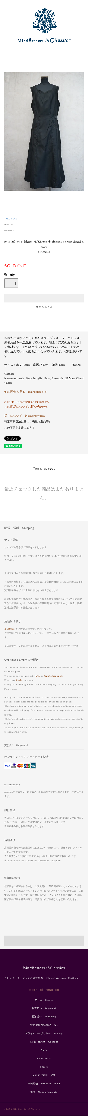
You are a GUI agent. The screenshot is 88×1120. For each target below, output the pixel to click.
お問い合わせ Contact (44, 1041)
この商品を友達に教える (19, 427)
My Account (44, 1058)
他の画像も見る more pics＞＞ (25, 392)
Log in (44, 1066)
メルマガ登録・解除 (44, 1075)
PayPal (19, 680)
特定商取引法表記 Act (43, 1025)
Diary (44, 1050)
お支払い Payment (44, 1008)
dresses (8, 224)
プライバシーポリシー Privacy (44, 1033)
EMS (37, 676)
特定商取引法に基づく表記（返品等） (27, 421)
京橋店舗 (9, 629)
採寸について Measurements (24, 416)
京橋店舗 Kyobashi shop (44, 1083)
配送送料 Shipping (44, 1016)
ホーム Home (44, 1000)
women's (9, 230)
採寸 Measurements (44, 1092)
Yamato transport (53, 676)
